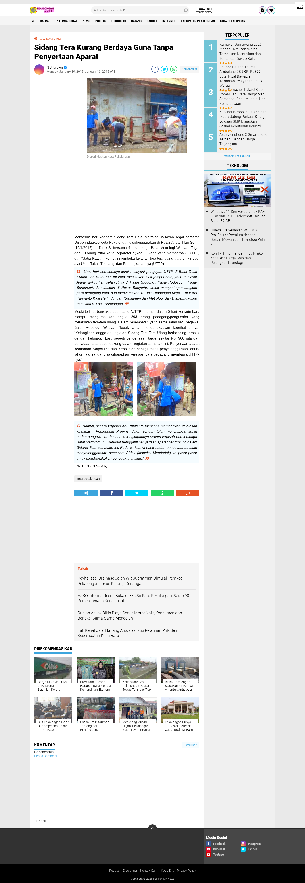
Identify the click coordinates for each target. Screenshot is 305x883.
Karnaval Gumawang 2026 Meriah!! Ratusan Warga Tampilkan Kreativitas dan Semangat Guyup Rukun (240, 51)
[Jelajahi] (300, 6)
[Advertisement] (52, 145)
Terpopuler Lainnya (237, 156)
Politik (100, 21)
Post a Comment (45, 756)
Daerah (45, 21)
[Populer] (271, 10)
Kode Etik (167, 870)
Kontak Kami (149, 870)
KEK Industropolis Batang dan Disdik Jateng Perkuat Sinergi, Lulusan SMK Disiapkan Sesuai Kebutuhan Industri (243, 119)
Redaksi (114, 870)
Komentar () (189, 69)
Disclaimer (130, 870)
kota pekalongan (232, 21)
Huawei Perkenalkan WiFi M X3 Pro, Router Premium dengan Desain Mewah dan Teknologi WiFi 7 (238, 237)
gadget (152, 21)
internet (169, 21)
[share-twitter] (164, 69)
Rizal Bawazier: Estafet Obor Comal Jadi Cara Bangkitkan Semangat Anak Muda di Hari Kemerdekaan (242, 96)
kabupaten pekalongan (198, 21)
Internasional (66, 21)
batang (136, 21)
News (86, 21)
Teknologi (118, 21)
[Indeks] (262, 10)
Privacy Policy (186, 870)
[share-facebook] (155, 69)
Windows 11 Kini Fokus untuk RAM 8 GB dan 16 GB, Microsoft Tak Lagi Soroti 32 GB (238, 216)
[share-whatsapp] (173, 69)
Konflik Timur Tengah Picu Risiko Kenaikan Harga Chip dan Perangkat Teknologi (237, 258)
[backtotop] (152, 828)
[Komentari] (187, 493)
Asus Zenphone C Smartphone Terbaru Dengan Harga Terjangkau (243, 139)
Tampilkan (190, 744)
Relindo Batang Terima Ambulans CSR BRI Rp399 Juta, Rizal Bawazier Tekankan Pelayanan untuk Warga (240, 76)
